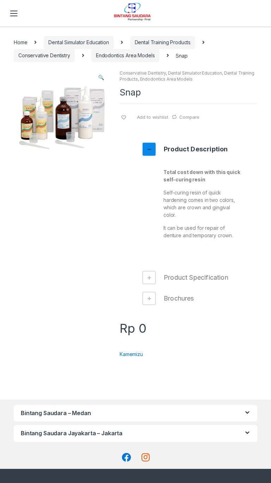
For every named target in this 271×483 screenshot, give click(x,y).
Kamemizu (131, 354)
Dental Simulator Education (78, 42)
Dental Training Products (163, 42)
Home (20, 42)
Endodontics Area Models (125, 55)
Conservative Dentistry (44, 55)
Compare (189, 117)
